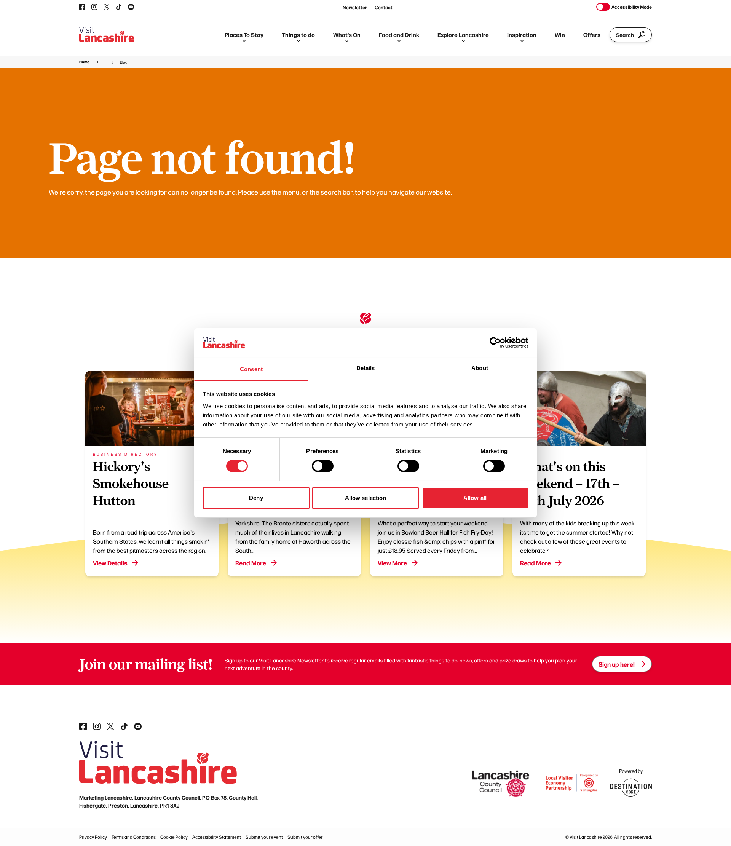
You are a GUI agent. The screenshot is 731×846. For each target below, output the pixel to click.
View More (392, 563)
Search (625, 34)
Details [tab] (365, 368)
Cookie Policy (174, 837)
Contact (384, 7)
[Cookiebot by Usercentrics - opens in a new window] (495, 342)
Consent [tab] (251, 369)
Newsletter (355, 7)
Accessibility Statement (216, 837)
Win (560, 34)
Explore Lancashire (463, 34)
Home (84, 61)
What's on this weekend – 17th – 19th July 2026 (570, 483)
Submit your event (264, 837)
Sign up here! (617, 664)
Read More (250, 563)
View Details (110, 563)
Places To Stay (244, 34)
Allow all (475, 498)
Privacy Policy (93, 837)
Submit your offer (304, 837)
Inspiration (521, 34)
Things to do (298, 34)
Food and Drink (399, 34)
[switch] (323, 466)
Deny (256, 498)
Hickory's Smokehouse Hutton (131, 483)
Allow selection (365, 498)
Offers (591, 34)
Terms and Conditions (134, 837)
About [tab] (479, 368)
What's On (347, 34)
